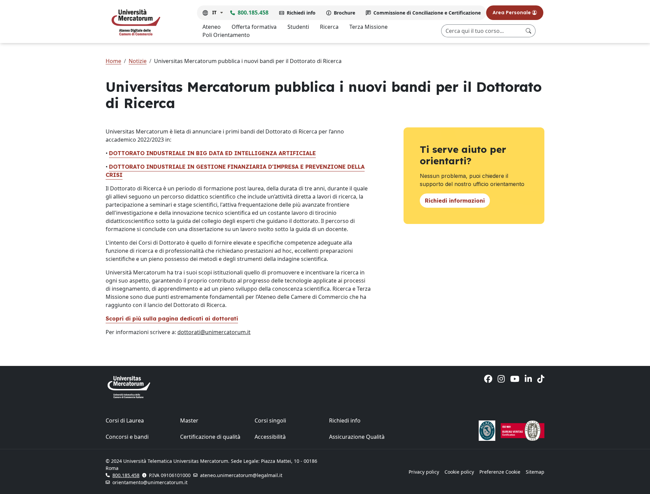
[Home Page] (136, 22)
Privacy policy (424, 472)
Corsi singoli (270, 420)
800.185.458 (253, 12)
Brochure (344, 12)
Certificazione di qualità (210, 436)
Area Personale (512, 12)
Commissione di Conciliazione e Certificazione (427, 12)
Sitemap (535, 472)
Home (113, 61)
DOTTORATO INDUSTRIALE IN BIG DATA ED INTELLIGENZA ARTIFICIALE (212, 153)
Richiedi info (301, 12)
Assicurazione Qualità (357, 436)
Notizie (138, 61)
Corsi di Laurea (125, 420)
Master (189, 420)
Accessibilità (270, 436)
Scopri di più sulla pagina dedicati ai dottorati (172, 318)
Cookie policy (459, 472)
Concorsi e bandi (127, 436)
